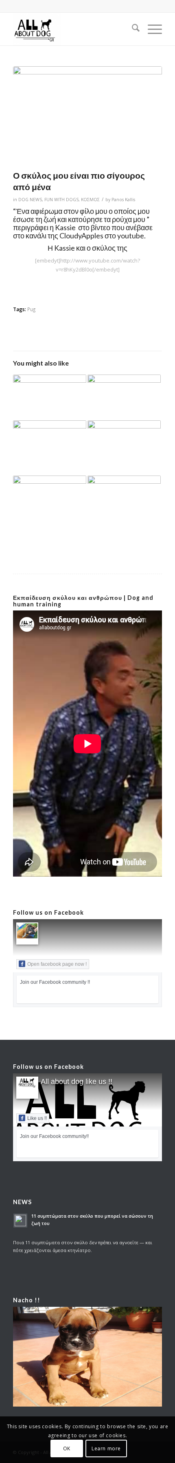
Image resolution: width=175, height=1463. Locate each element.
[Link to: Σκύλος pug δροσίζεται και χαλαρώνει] (49, 395)
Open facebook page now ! (57, 964)
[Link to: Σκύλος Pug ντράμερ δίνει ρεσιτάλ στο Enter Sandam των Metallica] (124, 500)
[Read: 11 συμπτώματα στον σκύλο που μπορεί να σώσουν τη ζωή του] (20, 1220)
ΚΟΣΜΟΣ (90, 199)
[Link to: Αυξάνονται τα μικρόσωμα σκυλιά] (124, 397)
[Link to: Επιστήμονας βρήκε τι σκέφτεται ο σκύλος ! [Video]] (49, 500)
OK (66, 1448)
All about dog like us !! (76, 1081)
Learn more (106, 1448)
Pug (31, 309)
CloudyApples (81, 235)
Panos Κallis (123, 199)
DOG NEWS (30, 199)
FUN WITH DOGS (61, 199)
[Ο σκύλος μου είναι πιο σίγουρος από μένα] (87, 116)
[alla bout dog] (72, 29)
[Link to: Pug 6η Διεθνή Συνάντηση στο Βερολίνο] (49, 443)
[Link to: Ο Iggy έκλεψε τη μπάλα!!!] (124, 448)
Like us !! (37, 1118)
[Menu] (151, 29)
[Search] (132, 29)
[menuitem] (132, 29)
